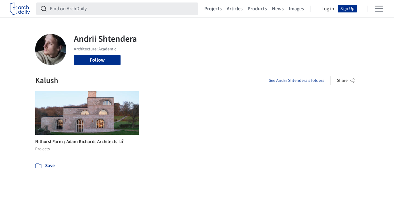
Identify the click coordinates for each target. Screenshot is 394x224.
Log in (327, 8)
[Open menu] (379, 9)
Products (257, 8)
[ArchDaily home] (20, 8)
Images (296, 8)
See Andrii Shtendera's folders (296, 80)
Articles (235, 8)
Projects (213, 8)
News (278, 8)
